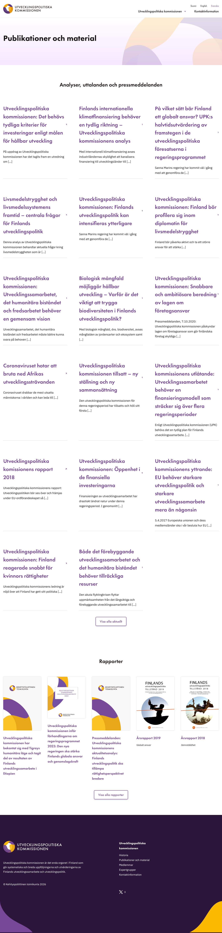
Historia (123, 855)
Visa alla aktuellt (111, 621)
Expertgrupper (127, 870)
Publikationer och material (134, 860)
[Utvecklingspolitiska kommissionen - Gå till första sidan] (27, 9)
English (203, 5)
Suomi (193, 5)
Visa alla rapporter (111, 795)
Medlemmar (126, 865)
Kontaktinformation (206, 11)
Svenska (215, 5)
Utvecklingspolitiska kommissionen (160, 11)
